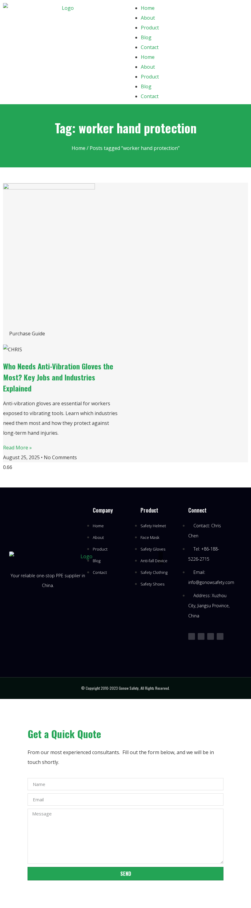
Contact (150, 47)
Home (148, 8)
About (148, 17)
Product (150, 27)
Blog (146, 37)
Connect (197, 510)
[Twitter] (191, 636)
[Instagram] (201, 636)
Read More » (17, 447)
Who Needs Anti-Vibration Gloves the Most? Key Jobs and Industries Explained (58, 377)
